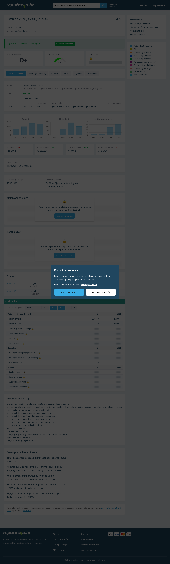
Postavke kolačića (101, 292)
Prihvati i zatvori (69, 292)
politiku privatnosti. (89, 284)
